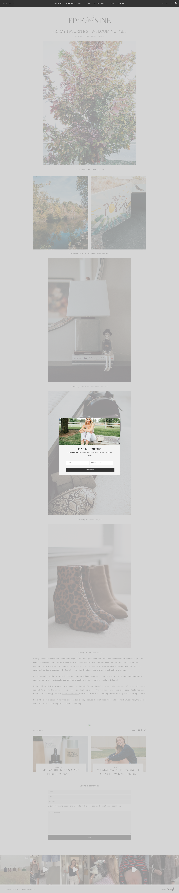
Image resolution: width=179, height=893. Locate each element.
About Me (58, 3)
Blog (88, 3)
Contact (121, 3)
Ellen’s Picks (99, 3)
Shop (112, 3)
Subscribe (6, 3)
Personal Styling (73, 3)
